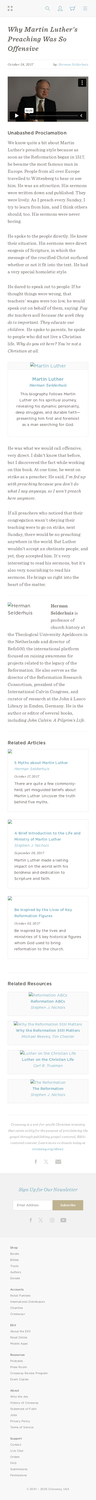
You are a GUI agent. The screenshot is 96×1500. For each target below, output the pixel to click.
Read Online (18, 1337)
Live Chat (16, 1451)
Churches (16, 1308)
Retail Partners (20, 1295)
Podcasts (16, 1361)
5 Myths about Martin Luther (41, 763)
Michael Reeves (36, 1037)
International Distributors (27, 1302)
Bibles (14, 1260)
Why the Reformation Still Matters (48, 1030)
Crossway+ (18, 1314)
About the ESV (20, 1331)
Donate (15, 1278)
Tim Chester (63, 1037)
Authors (15, 1272)
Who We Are (19, 1396)
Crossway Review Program (29, 1373)
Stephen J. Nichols (31, 845)
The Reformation (48, 1089)
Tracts (14, 1266)
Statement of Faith (23, 1409)
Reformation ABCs (48, 1001)
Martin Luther (47, 379)
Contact (15, 1444)
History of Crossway (24, 1403)
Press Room (18, 1367)
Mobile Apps (19, 1343)
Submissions (18, 1469)
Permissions (18, 1475)
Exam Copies (19, 1379)
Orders (15, 1457)
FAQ (13, 1463)
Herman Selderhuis (73, 64)
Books (14, 1254)
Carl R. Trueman (48, 1066)
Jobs (13, 1415)
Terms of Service (22, 1427)
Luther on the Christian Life (48, 1060)
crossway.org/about (47, 1149)
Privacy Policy (20, 1421)
